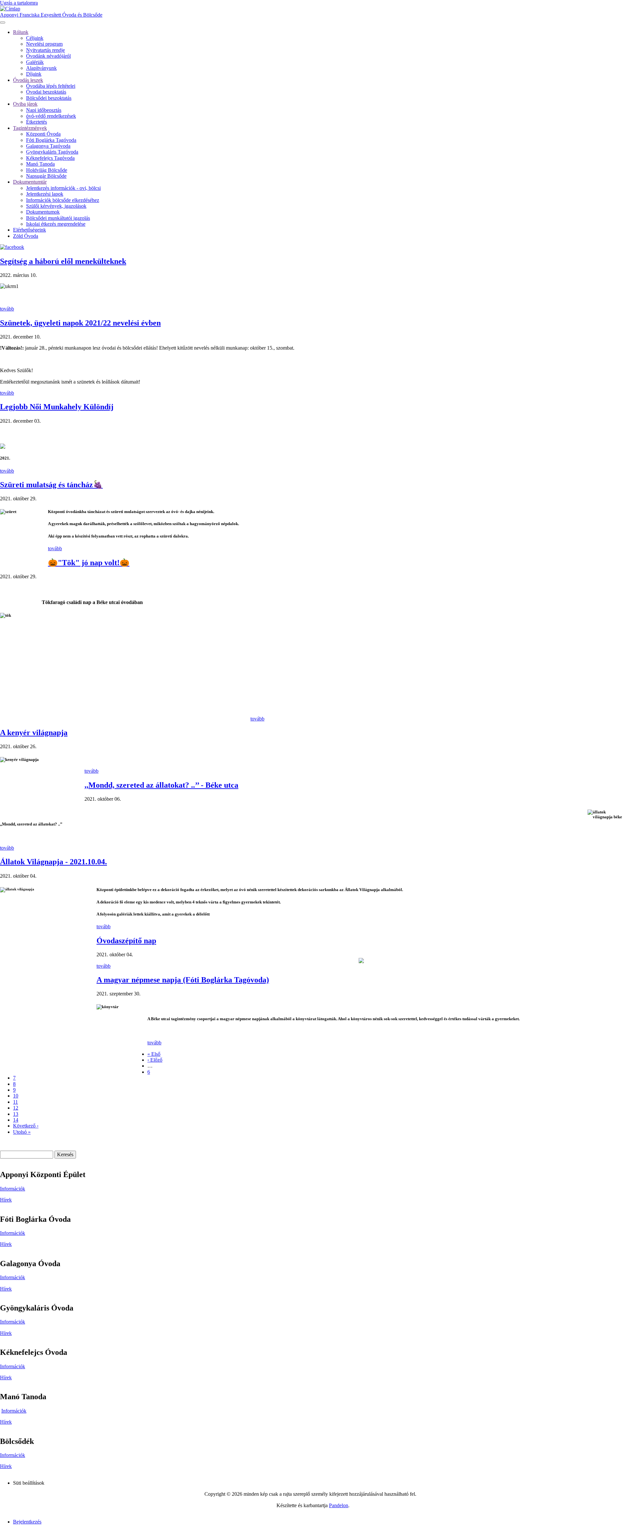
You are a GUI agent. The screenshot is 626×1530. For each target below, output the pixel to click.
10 (15, 1095)
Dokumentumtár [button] (30, 182)
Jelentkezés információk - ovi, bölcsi (63, 188)
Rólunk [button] (20, 32)
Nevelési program (44, 44)
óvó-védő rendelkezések (51, 116)
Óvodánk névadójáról (48, 56)
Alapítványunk (41, 68)
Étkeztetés (36, 122)
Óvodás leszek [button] (28, 80)
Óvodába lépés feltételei (50, 86)
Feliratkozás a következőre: (2, 1142)
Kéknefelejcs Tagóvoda (50, 158)
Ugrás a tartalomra (19, 3)
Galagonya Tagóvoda (48, 146)
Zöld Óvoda (25, 236)
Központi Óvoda (43, 134)
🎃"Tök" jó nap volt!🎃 (88, 562)
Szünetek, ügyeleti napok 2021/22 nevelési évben (80, 323)
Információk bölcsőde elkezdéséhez (62, 200)
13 (15, 1114)
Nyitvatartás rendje (45, 50)
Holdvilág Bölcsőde (46, 170)
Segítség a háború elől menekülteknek (63, 261)
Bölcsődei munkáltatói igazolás (58, 218)
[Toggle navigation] (2, 22)
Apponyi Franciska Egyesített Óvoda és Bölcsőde (51, 15)
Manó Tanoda (40, 164)
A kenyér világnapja (33, 732)
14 (15, 1120)
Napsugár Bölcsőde (46, 176)
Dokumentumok (43, 212)
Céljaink (34, 38)
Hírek (6, 1200)
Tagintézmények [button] (30, 128)
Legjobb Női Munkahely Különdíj (56, 406)
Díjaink (33, 74)
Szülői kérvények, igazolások (56, 206)
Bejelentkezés (27, 1521)
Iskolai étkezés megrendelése (55, 224)
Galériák (35, 62)
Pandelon (338, 1505)
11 (15, 1102)
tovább (7, 308)
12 (15, 1108)
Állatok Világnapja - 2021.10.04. (53, 861)
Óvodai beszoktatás (46, 92)
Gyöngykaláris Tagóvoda (52, 152)
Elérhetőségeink (29, 230)
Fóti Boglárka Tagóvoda (51, 140)
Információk (12, 1188)
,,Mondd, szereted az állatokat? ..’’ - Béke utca (161, 785)
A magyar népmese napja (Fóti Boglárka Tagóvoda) (183, 980)
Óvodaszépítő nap (126, 940)
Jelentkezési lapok (44, 194)
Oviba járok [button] (25, 104)
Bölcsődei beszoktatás (48, 98)
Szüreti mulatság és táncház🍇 (51, 484)
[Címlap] (10, 8)
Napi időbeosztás (43, 110)
